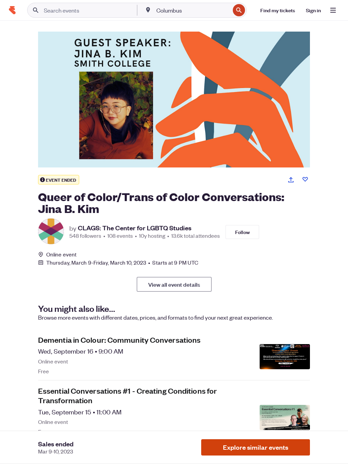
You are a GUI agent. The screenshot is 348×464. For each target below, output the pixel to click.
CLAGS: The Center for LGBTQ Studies (134, 228)
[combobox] (192, 10)
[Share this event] (291, 179)
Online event (61, 254)
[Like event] (305, 179)
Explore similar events (255, 447)
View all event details (174, 284)
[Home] (12, 10)
